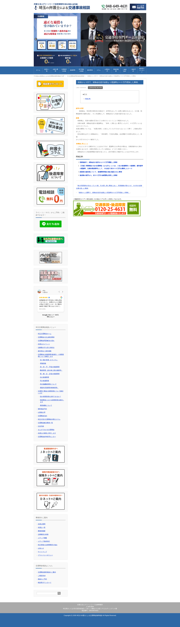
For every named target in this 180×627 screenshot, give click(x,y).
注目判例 (41, 426)
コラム (99, 70)
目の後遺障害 (44, 377)
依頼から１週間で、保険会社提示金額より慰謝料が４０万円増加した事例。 (104, 192)
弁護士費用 (55, 70)
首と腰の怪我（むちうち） (49, 360)
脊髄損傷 (43, 363)
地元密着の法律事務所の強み (47, 545)
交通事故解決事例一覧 (45, 423)
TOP (49, 76)
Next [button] (143, 39)
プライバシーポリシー (45, 555)
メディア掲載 (42, 538)
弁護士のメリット (44, 344)
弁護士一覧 (46, 70)
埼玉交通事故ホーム (44, 333)
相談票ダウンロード (141, 70)
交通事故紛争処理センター (47, 436)
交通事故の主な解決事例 (46, 337)
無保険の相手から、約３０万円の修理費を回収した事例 (98, 175)
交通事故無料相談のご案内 (47, 572)
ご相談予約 (133, 70)
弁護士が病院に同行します (47, 433)
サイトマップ (42, 552)
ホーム (38, 70)
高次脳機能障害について (48, 384)
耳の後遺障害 (44, 381)
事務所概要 (116, 70)
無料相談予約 (42, 409)
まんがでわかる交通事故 (46, 429)
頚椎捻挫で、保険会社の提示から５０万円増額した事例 (98, 162)
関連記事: (88, 98)
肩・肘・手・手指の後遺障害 (50, 367)
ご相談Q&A (125, 70)
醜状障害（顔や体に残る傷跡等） (51, 370)
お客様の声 (107, 70)
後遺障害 (72, 70)
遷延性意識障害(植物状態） (49, 387)
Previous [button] (36, 39)
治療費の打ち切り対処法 (46, 347)
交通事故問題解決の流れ (46, 340)
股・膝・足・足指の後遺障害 (50, 374)
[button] (62, 291)
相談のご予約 (42, 579)
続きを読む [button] (42, 309)
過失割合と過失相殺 (44, 351)
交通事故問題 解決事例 (95, 87)
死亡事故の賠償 (81, 70)
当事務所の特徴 (64, 70)
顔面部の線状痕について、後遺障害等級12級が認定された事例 (101, 172)
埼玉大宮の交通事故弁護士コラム (49, 419)
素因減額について (46, 405)
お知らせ (41, 548)
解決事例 (90, 70)
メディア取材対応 (44, 541)
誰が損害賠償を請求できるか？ (50, 396)
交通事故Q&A (42, 416)
